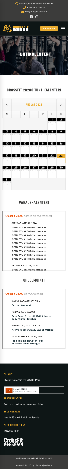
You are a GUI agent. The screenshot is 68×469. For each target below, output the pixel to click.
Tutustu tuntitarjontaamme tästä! (23, 404)
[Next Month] (61, 104)
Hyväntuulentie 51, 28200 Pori (22, 380)
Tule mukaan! (49, 29)
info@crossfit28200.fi (35, 11)
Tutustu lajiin (11, 430)
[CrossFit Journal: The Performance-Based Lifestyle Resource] (14, 439)
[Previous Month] (7, 104)
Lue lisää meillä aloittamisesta (21, 417)
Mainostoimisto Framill (41, 458)
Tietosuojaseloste (43, 465)
